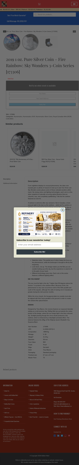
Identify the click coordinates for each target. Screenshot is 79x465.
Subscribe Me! (39, 252)
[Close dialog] (62, 210)
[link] (39, 223)
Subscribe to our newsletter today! (33, 240)
